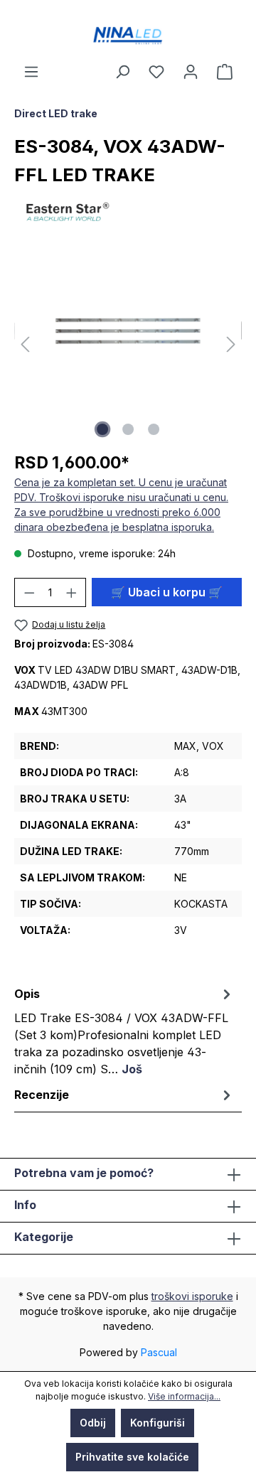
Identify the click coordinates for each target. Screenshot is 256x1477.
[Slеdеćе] (231, 345)
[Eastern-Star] (128, 211)
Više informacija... (184, 1396)
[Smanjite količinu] (29, 592)
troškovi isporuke (192, 1296)
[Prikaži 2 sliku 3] (128, 429)
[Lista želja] (156, 72)
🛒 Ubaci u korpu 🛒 (167, 592)
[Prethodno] (25, 345)
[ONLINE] (191, 72)
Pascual (159, 1352)
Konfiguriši (157, 1423)
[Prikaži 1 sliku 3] (102, 429)
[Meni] (31, 72)
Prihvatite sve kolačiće (132, 1457)
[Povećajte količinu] (72, 592)
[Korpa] (225, 72)
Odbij (93, 1423)
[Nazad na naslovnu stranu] (128, 36)
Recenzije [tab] (41, 1094)
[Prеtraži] (122, 72)
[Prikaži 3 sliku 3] (153, 429)
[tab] (124, 1030)
